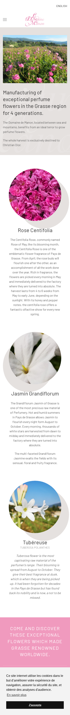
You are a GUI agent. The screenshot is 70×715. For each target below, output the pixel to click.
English (61, 6)
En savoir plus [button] (16, 695)
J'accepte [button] (35, 704)
